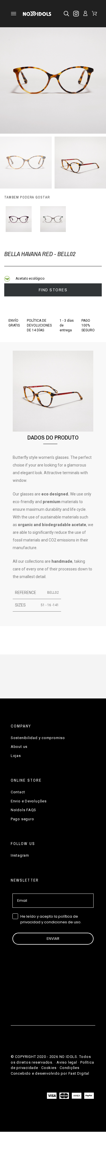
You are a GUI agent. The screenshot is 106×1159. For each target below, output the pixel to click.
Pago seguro (22, 819)
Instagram (20, 855)
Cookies (48, 1068)
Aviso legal (67, 1062)
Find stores (53, 290)
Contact (18, 792)
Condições (69, 1068)
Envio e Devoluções (29, 801)
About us (19, 746)
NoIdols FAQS (23, 810)
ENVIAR (53, 938)
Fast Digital (78, 1073)
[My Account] (85, 13)
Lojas (16, 756)
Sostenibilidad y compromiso (38, 738)
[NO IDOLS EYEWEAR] (37, 13)
